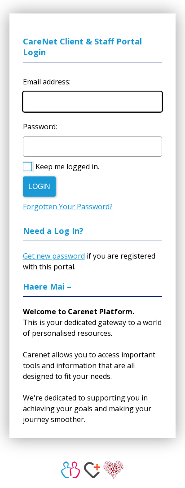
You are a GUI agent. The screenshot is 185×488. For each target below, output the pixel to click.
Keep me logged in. (67, 166)
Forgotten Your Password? (68, 206)
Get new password (54, 256)
